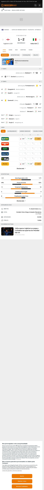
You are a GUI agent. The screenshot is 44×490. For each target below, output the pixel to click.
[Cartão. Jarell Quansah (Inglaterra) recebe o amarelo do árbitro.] (5, 100)
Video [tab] (30, 50)
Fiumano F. (30, 108)
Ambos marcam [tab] (25, 131)
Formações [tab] (26, 55)
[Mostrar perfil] (8, 39)
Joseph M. (17, 93)
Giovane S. (30, 111)
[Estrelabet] (5, 153)
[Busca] (35, 5)
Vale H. (17, 119)
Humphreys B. (19, 122)
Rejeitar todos (22, 481)
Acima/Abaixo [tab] (12, 131)
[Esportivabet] (5, 143)
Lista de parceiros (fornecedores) (12, 470)
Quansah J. (18, 115)
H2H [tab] (16, 50)
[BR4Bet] (5, 158)
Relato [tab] (35, 55)
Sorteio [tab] (23, 50)
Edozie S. (12, 119)
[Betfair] (5, 164)
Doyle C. (11, 122)
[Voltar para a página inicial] (10, 5)
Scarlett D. (20, 76)
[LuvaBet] (5, 148)
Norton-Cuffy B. (20, 89)
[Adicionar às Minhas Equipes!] (3, 39)
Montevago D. (30, 97)
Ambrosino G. (20, 73)
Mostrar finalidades (22, 486)
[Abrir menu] (39, 5)
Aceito (22, 476)
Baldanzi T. (23, 111)
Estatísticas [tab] (15, 55)
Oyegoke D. (11, 89)
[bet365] (5, 138)
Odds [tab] (10, 50)
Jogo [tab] (4, 50)
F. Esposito (23, 108)
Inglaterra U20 (7, 43)
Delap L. (11, 115)
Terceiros (18, 459)
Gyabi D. (10, 93)
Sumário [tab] (5, 55)
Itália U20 (33, 43)
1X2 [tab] (3, 131)
